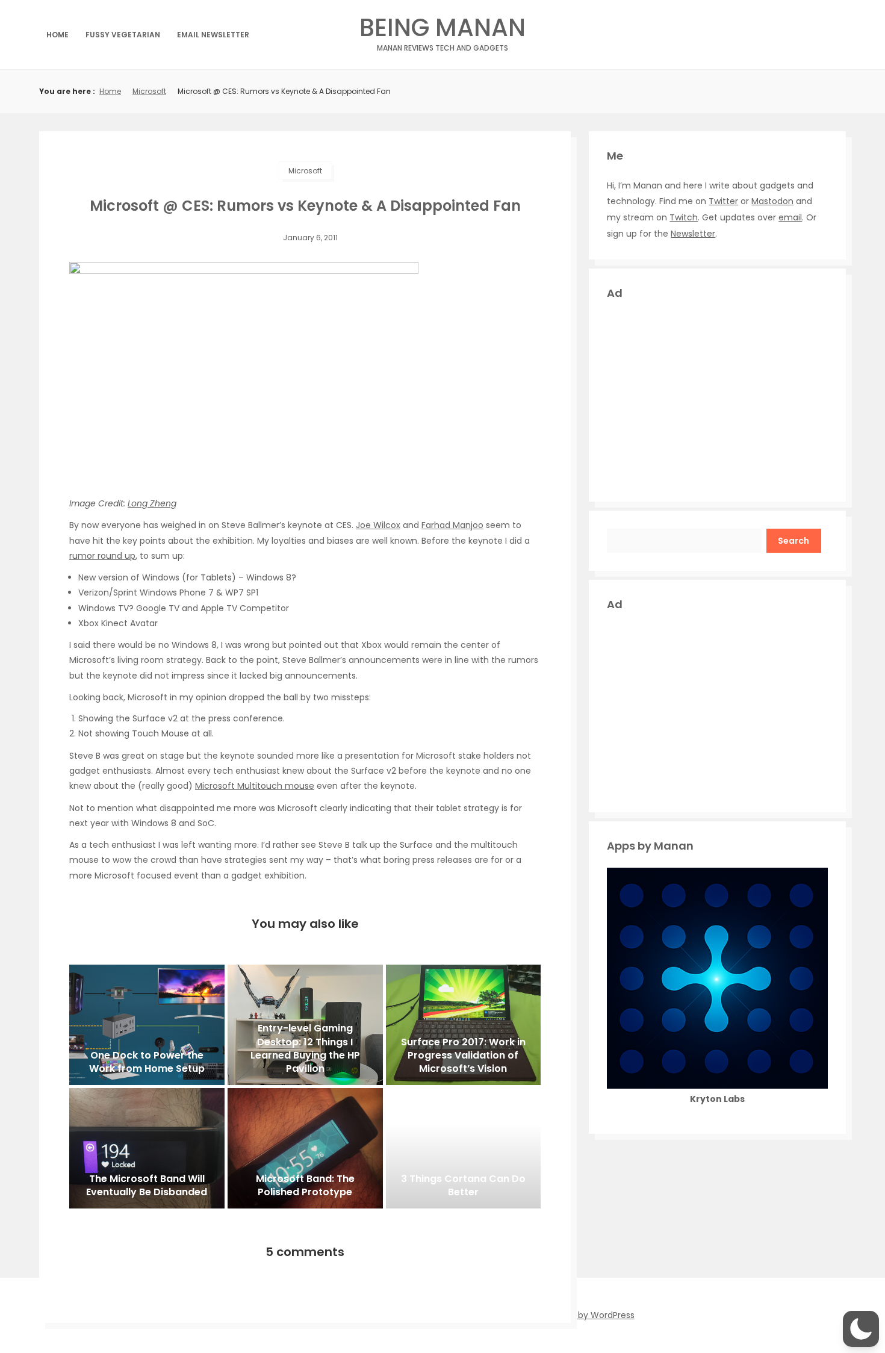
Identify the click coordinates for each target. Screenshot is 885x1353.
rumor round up (102, 556)
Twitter (723, 201)
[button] (861, 1329)
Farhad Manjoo (452, 525)
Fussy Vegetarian (122, 35)
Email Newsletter (213, 35)
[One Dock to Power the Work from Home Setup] (147, 1025)
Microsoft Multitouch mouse (254, 786)
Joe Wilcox (378, 525)
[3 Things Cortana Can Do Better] (463, 1148)
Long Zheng (152, 503)
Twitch (683, 217)
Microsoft (149, 91)
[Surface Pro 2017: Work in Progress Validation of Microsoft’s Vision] (463, 1025)
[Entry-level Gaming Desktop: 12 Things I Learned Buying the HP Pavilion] (305, 1025)
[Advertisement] (717, 399)
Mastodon (772, 201)
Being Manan (442, 31)
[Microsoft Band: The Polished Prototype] (305, 1148)
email (790, 217)
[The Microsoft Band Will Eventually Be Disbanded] (147, 1148)
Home (57, 35)
